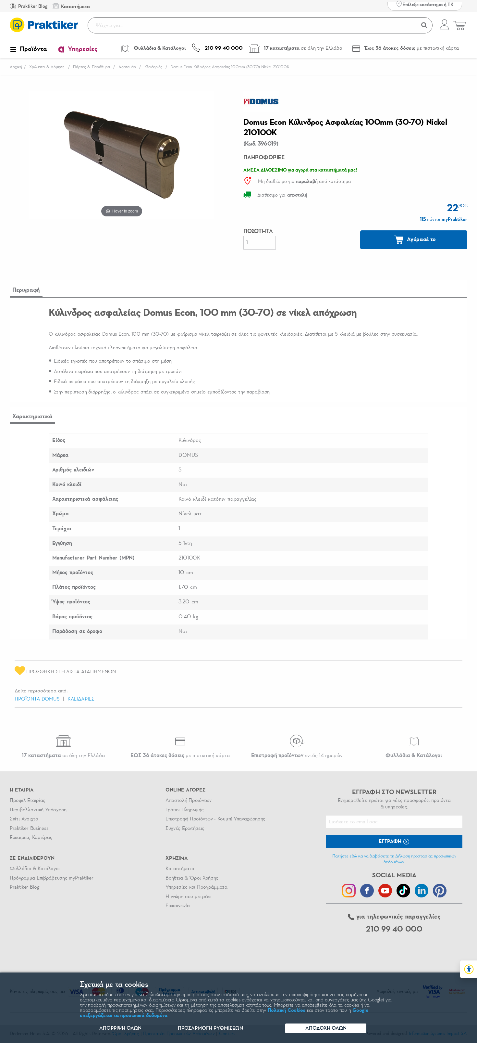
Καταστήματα (179, 868)
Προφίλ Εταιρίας (27, 800)
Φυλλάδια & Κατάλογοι (35, 868)
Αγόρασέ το (421, 239)
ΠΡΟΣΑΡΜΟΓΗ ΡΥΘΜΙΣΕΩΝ (210, 1028)
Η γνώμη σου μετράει (188, 896)
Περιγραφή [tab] (26, 290)
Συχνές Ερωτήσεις (184, 828)
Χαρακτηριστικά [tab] (32, 416)
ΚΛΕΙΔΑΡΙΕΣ (80, 699)
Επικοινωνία (177, 905)
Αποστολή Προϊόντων (188, 800)
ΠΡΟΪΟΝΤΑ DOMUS (37, 699)
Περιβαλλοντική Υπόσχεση (38, 810)
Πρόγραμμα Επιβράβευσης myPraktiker (51, 878)
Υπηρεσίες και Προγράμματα (196, 887)
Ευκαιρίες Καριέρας (31, 837)
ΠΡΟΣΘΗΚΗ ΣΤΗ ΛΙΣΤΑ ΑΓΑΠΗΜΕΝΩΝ (70, 672)
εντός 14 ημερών (297, 755)
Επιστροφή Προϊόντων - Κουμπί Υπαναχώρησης (215, 819)
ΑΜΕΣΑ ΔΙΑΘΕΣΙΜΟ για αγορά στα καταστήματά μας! (300, 170)
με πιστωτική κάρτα (180, 755)
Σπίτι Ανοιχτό (24, 819)
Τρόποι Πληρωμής (184, 810)
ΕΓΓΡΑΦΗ (391, 841)
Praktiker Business (29, 828)
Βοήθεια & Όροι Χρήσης (191, 878)
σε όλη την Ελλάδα (63, 755)
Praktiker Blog (32, 6)
